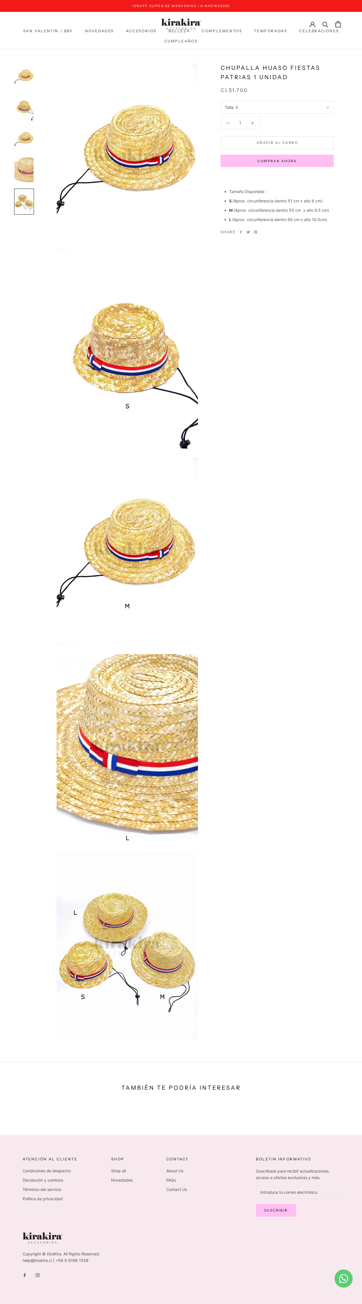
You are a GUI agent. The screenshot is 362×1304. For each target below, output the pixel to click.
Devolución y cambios (43, 1180)
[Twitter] (248, 232)
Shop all (118, 1170)
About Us (174, 1170)
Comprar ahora (277, 161)
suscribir (276, 1210)
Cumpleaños (181, 41)
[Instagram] (38, 1274)
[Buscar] (325, 24)
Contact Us (176, 1189)
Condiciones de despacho (47, 1170)
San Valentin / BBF (48, 31)
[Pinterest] (255, 232)
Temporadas (270, 31)
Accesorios (141, 31)
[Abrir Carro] (338, 24)
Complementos (222, 31)
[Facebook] (241, 232)
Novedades (99, 31)
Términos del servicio (42, 1189)
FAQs (171, 1180)
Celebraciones (319, 31)
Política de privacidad (43, 1198)
